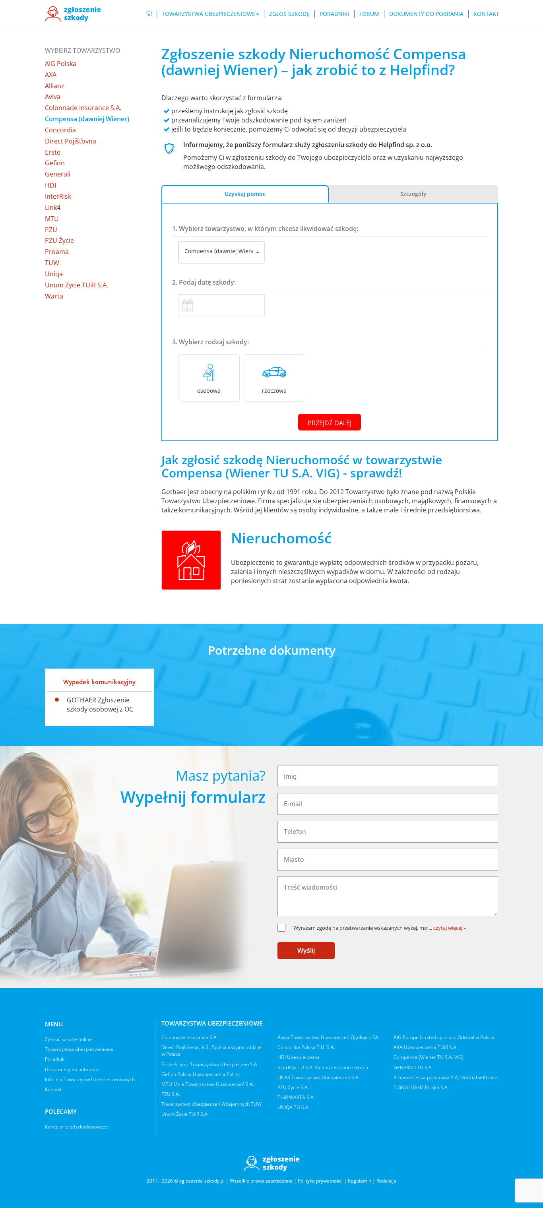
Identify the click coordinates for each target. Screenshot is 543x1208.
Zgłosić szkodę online (68, 1039)
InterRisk (58, 196)
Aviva (52, 96)
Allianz (54, 85)
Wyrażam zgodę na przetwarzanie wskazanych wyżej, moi (362, 927)
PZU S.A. (170, 1094)
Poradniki (334, 13)
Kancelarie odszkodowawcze (76, 1126)
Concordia (60, 130)
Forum (369, 13)
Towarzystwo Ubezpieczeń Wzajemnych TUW (211, 1104)
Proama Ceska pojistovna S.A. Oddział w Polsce (445, 1077)
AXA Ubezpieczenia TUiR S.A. (426, 1047)
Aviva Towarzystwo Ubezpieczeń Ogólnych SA (327, 1037)
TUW (52, 262)
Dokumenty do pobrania (426, 13)
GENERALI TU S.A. (413, 1067)
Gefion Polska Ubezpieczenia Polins (200, 1074)
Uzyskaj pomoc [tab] (245, 194)
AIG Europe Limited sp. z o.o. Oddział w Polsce (444, 1037)
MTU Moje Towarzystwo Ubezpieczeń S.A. (207, 1084)
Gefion (55, 163)
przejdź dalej (329, 423)
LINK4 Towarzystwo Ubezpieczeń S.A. (318, 1077)
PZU (51, 229)
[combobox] (221, 252)
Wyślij (306, 950)
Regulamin (359, 1180)
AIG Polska (60, 63)
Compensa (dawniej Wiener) (87, 118)
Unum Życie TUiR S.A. (76, 285)
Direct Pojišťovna (70, 141)
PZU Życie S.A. (293, 1087)
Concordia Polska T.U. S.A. (306, 1047)
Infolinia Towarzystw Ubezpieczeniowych (90, 1079)
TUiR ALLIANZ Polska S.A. (421, 1087)
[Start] (149, 14)
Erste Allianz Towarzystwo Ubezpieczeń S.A (209, 1064)
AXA (50, 74)
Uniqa (54, 274)
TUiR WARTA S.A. (296, 1097)
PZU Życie (59, 240)
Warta (54, 296)
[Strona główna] (73, 14)
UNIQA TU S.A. (293, 1107)
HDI (50, 185)
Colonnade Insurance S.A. (83, 107)
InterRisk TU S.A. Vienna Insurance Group (322, 1067)
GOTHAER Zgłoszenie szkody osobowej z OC (100, 705)
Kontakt (486, 13)
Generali (57, 174)
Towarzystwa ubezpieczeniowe (79, 1049)
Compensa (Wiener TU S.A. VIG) (428, 1057)
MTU (52, 218)
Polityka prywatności (320, 1180)
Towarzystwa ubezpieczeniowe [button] (208, 13)
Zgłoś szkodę (289, 13)
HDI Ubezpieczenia (298, 1057)
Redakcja (386, 1180)
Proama (57, 251)
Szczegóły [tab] (413, 194)
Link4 (52, 207)
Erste (52, 152)
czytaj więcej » (449, 927)
